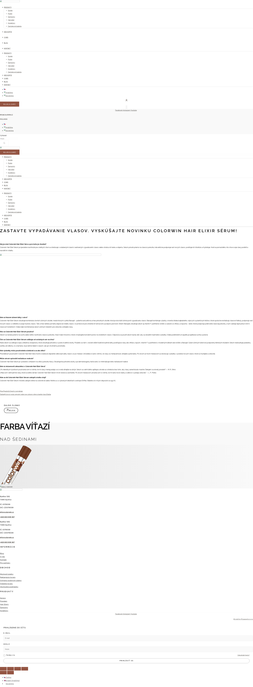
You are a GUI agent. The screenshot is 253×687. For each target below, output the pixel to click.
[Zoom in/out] (24, 669)
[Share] (10, 669)
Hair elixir (11, 169)
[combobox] (9, 139)
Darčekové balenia (14, 176)
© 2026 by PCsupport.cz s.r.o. (243, 619)
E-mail (6, 633)
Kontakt (7, 188)
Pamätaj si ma (10, 655)
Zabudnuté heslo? (243, 655)
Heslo (6, 644)
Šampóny (11, 166)
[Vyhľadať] (4, 143)
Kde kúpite (8, 179)
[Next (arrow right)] (10, 672)
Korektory (11, 173)
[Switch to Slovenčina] (9, 131)
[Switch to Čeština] (5, 124)
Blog (6, 185)
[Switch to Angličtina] (8, 127)
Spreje (10, 160)
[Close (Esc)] (3, 669)
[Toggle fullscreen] (17, 669)
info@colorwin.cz (6, 114)
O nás (6, 182)
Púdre (10, 163)
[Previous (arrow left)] (3, 672)
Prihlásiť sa (126, 660)
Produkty (8, 157)
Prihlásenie (3, 119)
